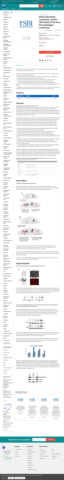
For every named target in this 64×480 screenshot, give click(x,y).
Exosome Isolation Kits (7, 124)
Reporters (5, 300)
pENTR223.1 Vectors (7, 273)
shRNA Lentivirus (7, 311)
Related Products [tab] (21, 392)
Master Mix (5, 231)
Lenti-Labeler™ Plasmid (6, 195)
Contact (13, 9)
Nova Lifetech (6, 352)
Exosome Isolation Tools (7, 127)
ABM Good (5, 360)
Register (50, 6)
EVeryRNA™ (5, 118)
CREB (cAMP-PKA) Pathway (7, 93)
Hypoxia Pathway (7, 177)
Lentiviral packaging (5, 205)
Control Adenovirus (5, 84)
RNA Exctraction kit (7, 302)
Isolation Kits (6, 180)
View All (5, 372)
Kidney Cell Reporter (5, 187)
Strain (4, 322)
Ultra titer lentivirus (7, 333)
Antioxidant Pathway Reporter (7, 44)
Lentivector (6, 201)
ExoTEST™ (5, 135)
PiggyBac (5, 278)
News (20, 9)
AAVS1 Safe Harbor (7, 17)
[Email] (43, 60)
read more (5, 401)
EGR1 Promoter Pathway (6, 105)
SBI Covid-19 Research (6, 306)
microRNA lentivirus (7, 240)
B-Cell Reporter (6, 51)
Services (5, 309)
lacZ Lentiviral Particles (6, 191)
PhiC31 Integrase (7, 276)
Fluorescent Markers (6, 147)
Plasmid (5, 285)
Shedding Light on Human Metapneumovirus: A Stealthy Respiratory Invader (8, 383)
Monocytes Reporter (5, 256)
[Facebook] (40, 60)
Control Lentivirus (7, 87)
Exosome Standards (7, 130)
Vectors (5, 338)
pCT (4, 271)
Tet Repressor (6, 331)
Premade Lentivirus (5, 291)
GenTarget (5, 354)
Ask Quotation (5, 9)
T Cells (4, 328)
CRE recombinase (7, 89)
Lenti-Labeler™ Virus (6, 198)
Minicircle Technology (5, 246)
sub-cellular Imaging (6, 325)
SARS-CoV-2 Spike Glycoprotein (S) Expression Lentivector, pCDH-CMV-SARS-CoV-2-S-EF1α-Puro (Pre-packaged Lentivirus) (32, 410)
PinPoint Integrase (7, 280)
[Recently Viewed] (55, 6)
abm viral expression (7, 367)
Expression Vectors (7, 137)
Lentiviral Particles (5, 208)
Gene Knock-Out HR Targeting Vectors (7, 153)
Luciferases (6, 225)
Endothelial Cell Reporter (6, 109)
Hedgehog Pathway (5, 165)
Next (60, 392)
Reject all (11, 478)
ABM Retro (5, 29)
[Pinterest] (50, 60)
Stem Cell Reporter (5, 317)
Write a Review (58, 30)
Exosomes (5, 133)
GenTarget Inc (6, 370)
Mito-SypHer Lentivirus (6, 249)
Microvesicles (6, 242)
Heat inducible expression (6, 161)
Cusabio (5, 349)
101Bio (4, 362)
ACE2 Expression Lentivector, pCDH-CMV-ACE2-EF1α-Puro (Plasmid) (20, 408)
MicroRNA (5, 237)
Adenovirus (5, 34)
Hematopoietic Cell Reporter (6, 168)
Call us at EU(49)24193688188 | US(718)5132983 (8, 458)
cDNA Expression (7, 70)
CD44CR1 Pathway (7, 67)
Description (19, 65)
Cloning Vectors (6, 81)
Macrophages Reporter (6, 228)
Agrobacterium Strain (6, 37)
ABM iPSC (5, 24)
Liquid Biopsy (6, 219)
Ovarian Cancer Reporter (6, 264)
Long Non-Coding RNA (7, 222)
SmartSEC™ (5, 313)
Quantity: (41, 45)
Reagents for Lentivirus (6, 297)
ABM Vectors (6, 31)
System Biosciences (7, 357)
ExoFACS (5, 120)
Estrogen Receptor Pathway (7, 115)
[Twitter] (48, 60)
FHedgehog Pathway (5, 141)
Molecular (5, 252)
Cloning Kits (6, 78)
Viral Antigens (6, 340)
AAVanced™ (5, 14)
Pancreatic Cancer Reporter (7, 268)
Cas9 (4, 65)
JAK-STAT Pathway (5, 183)
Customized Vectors (6, 99)
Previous (58, 392)
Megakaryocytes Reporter (7, 235)
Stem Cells (5, 320)
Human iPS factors (5, 175)
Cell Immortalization (6, 75)
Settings (4, 478)
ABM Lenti (5, 26)
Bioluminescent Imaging (6, 54)
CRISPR (5, 95)
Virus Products (6, 343)
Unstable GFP (6, 335)
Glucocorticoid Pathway (6, 157)
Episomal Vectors (7, 112)
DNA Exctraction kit (7, 102)
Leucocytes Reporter (5, 216)
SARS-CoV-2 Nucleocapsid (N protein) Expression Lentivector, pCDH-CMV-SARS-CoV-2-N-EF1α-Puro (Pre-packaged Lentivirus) (44, 410)
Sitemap (17, 456)
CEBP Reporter (6, 72)
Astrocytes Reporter (5, 48)
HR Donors (5, 171)
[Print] (45, 60)
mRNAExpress (6, 258)
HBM (4, 365)
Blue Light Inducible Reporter (7, 58)
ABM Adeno (5, 22)
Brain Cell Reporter (5, 62)
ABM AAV (5, 19)
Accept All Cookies (20, 478)
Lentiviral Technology (5, 212)
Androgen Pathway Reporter (7, 41)
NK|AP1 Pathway (6, 261)
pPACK (4, 288)
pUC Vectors (6, 294)
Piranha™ (5, 283)
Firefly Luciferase (7, 144)
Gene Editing (6, 150)
